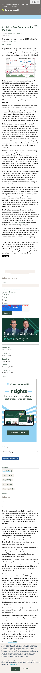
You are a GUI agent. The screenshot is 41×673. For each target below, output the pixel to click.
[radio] (20, 294)
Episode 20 (6, 347)
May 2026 (7, 480)
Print (37, 26)
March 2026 (8, 489)
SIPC (15, 642)
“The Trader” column (17, 222)
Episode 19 (6, 353)
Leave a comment (6, 44)
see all (4, 493)
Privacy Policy (13, 664)
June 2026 (8, 475)
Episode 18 (6, 359)
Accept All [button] (15, 669)
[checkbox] (20, 299)
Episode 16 (6, 370)
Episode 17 (6, 365)
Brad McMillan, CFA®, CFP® (15, 33)
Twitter (14, 35)
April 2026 (7, 484)
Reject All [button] (25, 669)
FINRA (10, 642)
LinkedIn (11, 35)
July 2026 (7, 471)
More (4, 376)
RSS (3, 501)
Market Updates (12, 41)
